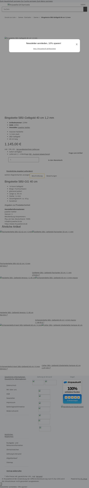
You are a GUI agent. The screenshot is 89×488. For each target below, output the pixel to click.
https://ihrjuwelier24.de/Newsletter (44, 49)
